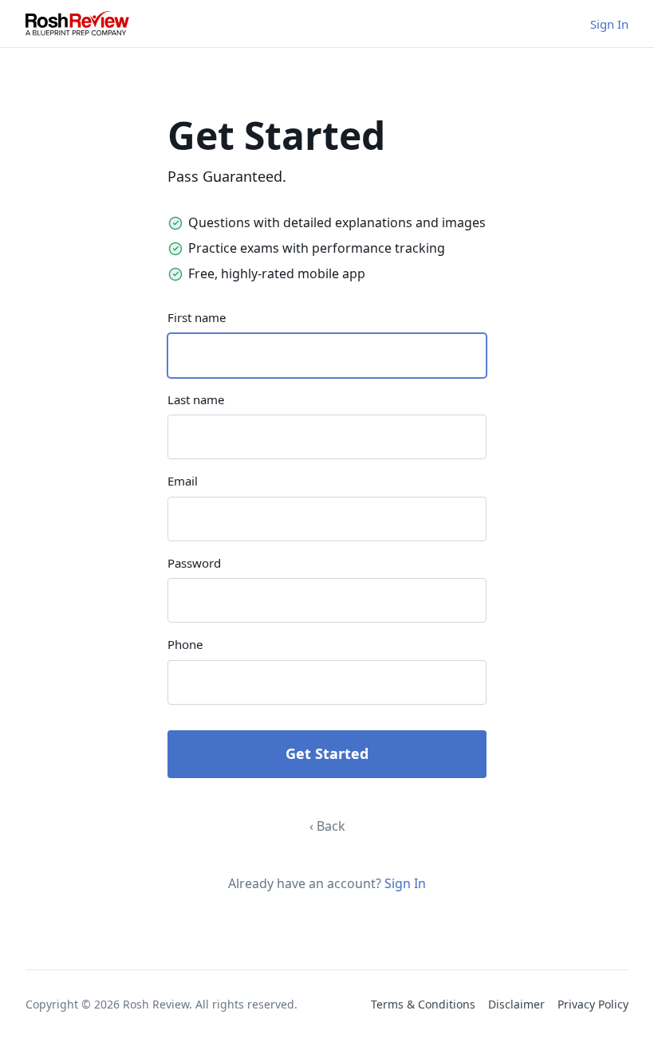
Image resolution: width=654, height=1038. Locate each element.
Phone (185, 644)
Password (194, 563)
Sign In (609, 24)
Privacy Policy (592, 1004)
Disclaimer (516, 1004)
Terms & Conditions (423, 1004)
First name (196, 317)
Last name (195, 399)
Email (182, 481)
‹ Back (327, 826)
